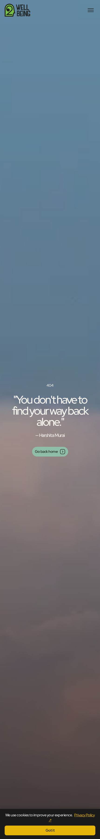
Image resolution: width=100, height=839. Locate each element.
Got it (50, 830)
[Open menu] (90, 10)
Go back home (46, 451)
